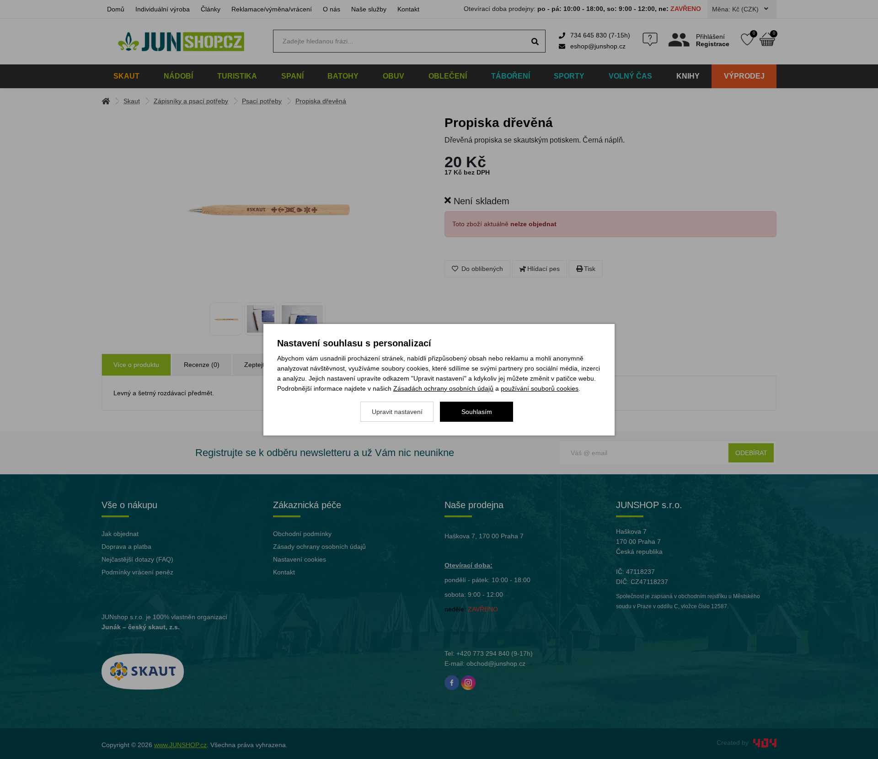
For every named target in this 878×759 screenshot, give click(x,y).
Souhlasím (476, 411)
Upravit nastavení (397, 411)
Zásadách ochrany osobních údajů (443, 388)
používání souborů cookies (539, 388)
